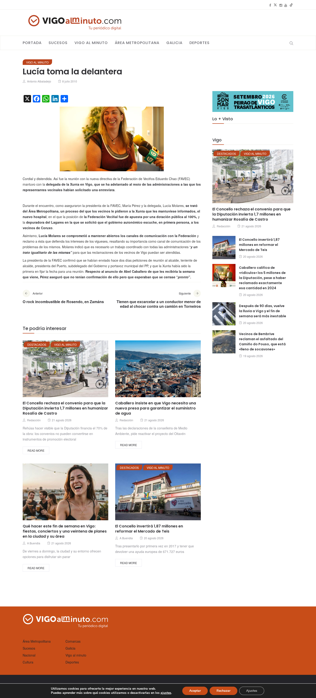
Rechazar (223, 690)
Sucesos (58, 42)
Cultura (28, 662)
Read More (36, 450)
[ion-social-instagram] (280, 5)
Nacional (29, 655)
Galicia (174, 42)
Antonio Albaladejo (39, 81)
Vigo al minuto (91, 42)
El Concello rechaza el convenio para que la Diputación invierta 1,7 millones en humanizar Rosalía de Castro (65, 408)
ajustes (166, 693)
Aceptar (195, 690)
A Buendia (33, 543)
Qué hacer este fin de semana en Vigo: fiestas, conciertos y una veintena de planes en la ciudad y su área (65, 531)
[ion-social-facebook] (270, 5)
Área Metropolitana (137, 42)
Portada (32, 42)
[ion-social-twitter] (275, 5)
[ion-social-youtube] (285, 5)
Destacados (36, 344)
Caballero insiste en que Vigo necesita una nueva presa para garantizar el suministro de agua (155, 408)
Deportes (199, 42)
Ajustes (251, 690)
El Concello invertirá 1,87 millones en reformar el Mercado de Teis (149, 529)
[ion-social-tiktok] (291, 5)
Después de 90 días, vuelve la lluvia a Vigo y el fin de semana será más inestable (262, 311)
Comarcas (73, 641)
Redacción (34, 420)
